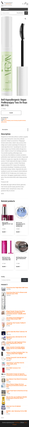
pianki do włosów (22, 120)
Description (5, 129)
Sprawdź (11, 112)
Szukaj (3, 276)
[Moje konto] (23, 4)
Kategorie (6, 9)
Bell (5, 119)
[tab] (14, 129)
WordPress (17, 422)
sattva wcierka (4, 121)
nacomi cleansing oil (15, 120)
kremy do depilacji (6, 120)
